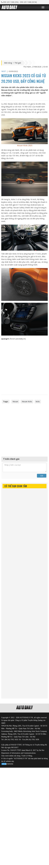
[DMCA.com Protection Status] (7, 763)
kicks (38, 401)
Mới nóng (8, 63)
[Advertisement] (24, 34)
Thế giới (17, 63)
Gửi (41, 475)
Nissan (15, 401)
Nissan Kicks (27, 401)
